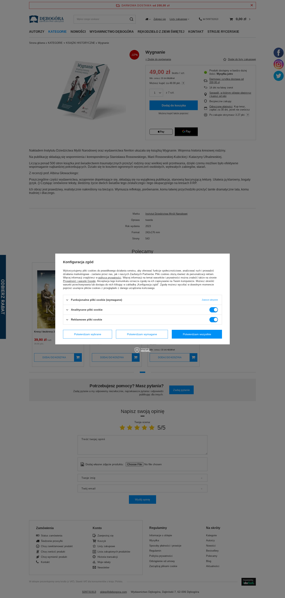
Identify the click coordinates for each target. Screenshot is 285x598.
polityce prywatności (109, 277)
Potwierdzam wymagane (142, 334)
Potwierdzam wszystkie (197, 334)
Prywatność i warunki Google (79, 281)
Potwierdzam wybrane (87, 334)
